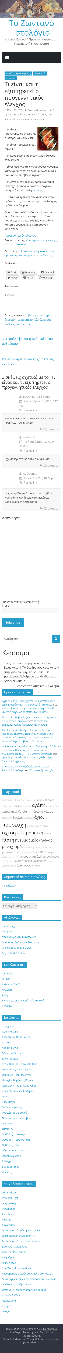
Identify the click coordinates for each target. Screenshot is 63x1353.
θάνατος (18, 860)
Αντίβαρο (7, 989)
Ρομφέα (6, 1306)
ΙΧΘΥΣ (5, 1096)
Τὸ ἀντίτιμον (9, 885)
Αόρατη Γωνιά (10, 1047)
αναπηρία (32, 114)
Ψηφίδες (7, 1172)
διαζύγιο (15, 857)
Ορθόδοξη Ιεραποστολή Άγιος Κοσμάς (24, 1289)
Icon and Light (10, 1031)
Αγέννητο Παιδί (11, 984)
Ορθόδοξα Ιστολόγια (14, 1134)
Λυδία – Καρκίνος (12, 1107)
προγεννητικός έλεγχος (20, 236)
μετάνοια (37, 799)
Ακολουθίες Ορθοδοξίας (16, 1037)
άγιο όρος (24, 865)
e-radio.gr (7, 973)
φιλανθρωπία (8, 806)
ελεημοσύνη (25, 806)
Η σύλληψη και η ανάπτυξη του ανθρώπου (27, 341)
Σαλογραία (8, 1161)
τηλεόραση (7, 861)
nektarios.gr (8, 1208)
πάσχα (48, 818)
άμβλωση (21, 114)
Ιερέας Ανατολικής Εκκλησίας (18, 1091)
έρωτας (38, 811)
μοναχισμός (12, 846)
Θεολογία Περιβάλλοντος (16, 1074)
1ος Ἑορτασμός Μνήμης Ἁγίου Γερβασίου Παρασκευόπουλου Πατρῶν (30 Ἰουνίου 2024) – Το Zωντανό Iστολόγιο (29, 733)
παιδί (43, 852)
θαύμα (36, 852)
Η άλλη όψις (9, 1262)
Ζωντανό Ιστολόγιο (38, 110)
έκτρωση (42, 114)
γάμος (48, 811)
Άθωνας (6, 1219)
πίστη (8, 840)
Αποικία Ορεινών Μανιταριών (19, 937)
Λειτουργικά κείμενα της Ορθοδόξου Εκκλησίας (29, 1279)
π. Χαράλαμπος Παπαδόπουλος (38, 847)
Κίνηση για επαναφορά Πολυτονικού (23, 1000)
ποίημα (44, 825)
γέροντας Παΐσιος (12, 852)
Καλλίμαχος (8, 1101)
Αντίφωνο (7, 931)
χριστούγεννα (51, 856)
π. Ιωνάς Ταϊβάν (11, 1295)
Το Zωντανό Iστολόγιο (31, 27)
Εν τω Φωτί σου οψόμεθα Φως (19, 1064)
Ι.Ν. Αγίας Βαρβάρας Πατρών (18, 1080)
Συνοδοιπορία (10, 1166)
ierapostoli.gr (9, 1203)
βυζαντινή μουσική (35, 860)
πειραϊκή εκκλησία (14, 811)
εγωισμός (21, 833)
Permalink (30, 410)
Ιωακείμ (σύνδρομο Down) (17, 947)
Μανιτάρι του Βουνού (14, 1112)
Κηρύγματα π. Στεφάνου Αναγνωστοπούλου (27, 1273)
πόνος (30, 817)
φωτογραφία (33, 826)
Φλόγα (6, 1311)
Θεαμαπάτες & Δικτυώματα (17, 1069)
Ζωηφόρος (8, 1257)
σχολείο (36, 865)
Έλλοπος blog (10, 1058)
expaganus (8, 1026)
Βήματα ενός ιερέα (12, 1053)
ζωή (17, 806)
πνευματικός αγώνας (33, 840)
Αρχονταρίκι (9, 1225)
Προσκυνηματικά (11, 1156)
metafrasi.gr (9, 926)
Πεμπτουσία (9, 1300)
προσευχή (14, 824)
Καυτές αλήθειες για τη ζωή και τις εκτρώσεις (28, 361)
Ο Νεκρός (7, 1123)
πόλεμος (28, 852)
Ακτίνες (6, 1042)
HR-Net (6, 979)
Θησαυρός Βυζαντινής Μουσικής (20, 942)
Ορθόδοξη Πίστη (11, 1145)
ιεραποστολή (9, 865)
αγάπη (38, 805)
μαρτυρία (48, 799)
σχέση (9, 832)
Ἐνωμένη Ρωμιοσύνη (14, 1252)
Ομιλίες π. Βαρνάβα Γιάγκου (18, 1284)
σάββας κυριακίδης (36, 119)
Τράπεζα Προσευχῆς (41, 770)
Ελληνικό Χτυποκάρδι (14, 1246)
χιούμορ (51, 861)
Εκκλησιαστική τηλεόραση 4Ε (18, 1235)
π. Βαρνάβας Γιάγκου (22, 800)
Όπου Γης (7, 1128)
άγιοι (39, 817)
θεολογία (19, 817)
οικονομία (7, 799)
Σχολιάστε (51, 429)
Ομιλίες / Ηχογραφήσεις (18, 73)
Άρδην (5, 995)
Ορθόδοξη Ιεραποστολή (16, 1139)
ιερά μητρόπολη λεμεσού (35, 320)
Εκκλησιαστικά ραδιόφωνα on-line (21, 1230)
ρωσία (47, 833)
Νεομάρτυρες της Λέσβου (16, 1118)
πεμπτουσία (52, 806)
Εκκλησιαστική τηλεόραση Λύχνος (21, 1241)
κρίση (30, 812)
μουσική (34, 833)
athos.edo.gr (9, 1192)
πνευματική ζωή (31, 856)
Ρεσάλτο (7, 1006)
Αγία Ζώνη (8, 1214)
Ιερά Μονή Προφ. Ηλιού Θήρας (19, 1085)
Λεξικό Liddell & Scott (14, 953)
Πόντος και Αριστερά (13, 1150)
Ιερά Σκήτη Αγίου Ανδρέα (16, 1268)
